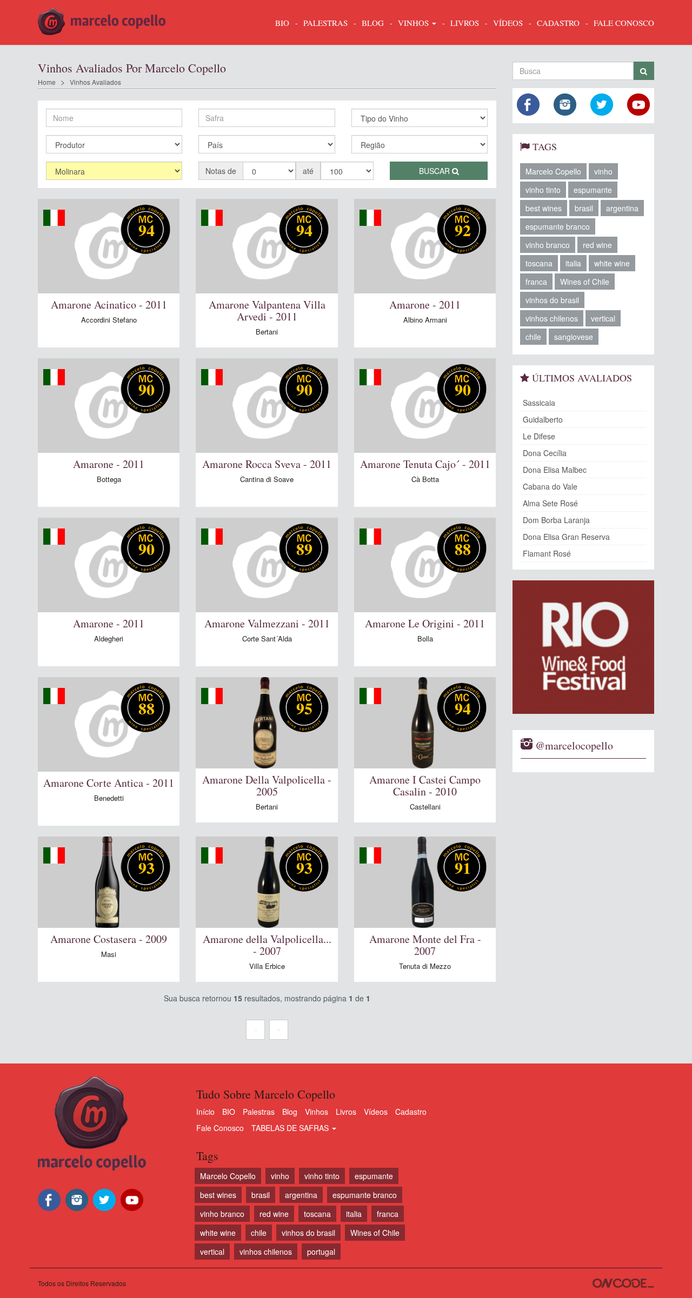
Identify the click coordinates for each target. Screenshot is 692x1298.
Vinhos (316, 1111)
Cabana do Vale (550, 486)
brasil (584, 208)
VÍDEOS (508, 22)
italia (573, 263)
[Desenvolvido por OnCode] (623, 1283)
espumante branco (557, 226)
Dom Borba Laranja (556, 519)
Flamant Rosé (547, 553)
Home (47, 81)
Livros (346, 1111)
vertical (603, 318)
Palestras (325, 22)
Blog (289, 1111)
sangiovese (573, 336)
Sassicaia (539, 402)
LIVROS (464, 22)
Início (205, 1111)
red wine (597, 244)
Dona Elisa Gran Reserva (566, 536)
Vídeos (376, 1111)
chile (533, 336)
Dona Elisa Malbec (555, 469)
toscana (539, 263)
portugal (321, 1251)
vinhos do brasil (552, 300)
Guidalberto (543, 419)
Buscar (435, 170)
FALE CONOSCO (624, 22)
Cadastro (411, 1111)
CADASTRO (558, 22)
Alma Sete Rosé (550, 503)
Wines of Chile (584, 281)
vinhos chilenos (551, 318)
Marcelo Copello (553, 171)
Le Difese (539, 436)
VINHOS (414, 22)
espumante (593, 189)
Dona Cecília (545, 452)
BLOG (373, 22)
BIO (282, 22)
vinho (603, 171)
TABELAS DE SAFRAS (291, 1127)
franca (536, 281)
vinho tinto (543, 189)
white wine (612, 263)
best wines (543, 208)
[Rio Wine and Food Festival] (584, 647)
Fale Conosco (220, 1127)
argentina (622, 208)
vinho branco (547, 244)
